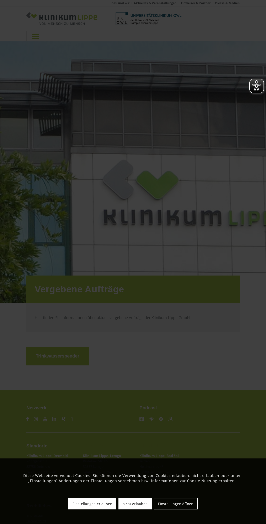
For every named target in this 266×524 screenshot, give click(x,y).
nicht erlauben (135, 504)
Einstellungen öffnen (175, 504)
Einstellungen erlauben (92, 504)
